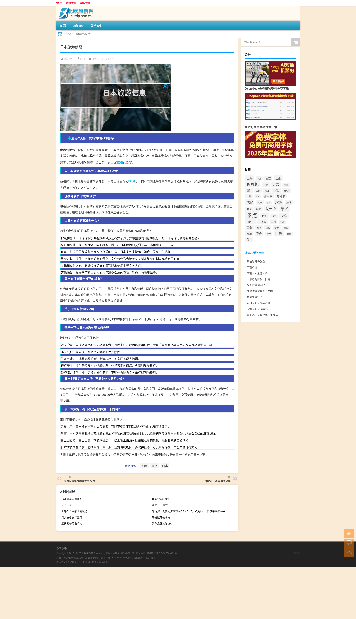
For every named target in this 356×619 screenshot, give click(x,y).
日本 (68, 138)
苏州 (273, 222)
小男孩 (296, 552)
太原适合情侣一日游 (258, 279)
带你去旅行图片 (256, 297)
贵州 (276, 227)
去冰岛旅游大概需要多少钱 (79, 481)
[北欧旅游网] (75, 7)
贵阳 (286, 227)
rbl (71, 59)
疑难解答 (151, 553)
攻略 (259, 202)
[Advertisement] (111, 593)
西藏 (268, 227)
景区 (285, 208)
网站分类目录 (112, 553)
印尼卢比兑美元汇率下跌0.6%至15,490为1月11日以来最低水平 (188, 511)
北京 (276, 184)
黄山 (249, 239)
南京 (286, 184)
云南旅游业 (253, 267)
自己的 (250, 222)
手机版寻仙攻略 (161, 517)
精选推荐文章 (127, 553)
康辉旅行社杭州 (161, 499)
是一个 (271, 208)
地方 (267, 190)
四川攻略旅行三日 (71, 517)
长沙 (268, 233)
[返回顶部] (348, 552)
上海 (250, 178)
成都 (250, 202)
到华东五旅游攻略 (162, 523)
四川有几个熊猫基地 (258, 303)
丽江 (268, 178)
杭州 (264, 216)
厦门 (249, 190)
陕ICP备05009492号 (166, 553)
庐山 (258, 196)
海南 (274, 216)
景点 (252, 215)
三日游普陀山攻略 (71, 523)
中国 (259, 178)
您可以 (281, 196)
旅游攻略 (71, 3)
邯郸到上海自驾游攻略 (218, 481)
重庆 (259, 233)
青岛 (289, 233)
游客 (284, 216)
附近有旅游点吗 (256, 285)
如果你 (287, 190)
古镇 (258, 190)
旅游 (69, 34)
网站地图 (140, 553)
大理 (276, 190)
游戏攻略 (85, 3)
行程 (282, 221)
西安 (249, 227)
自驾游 (263, 222)
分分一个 (66, 505)
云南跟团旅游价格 (257, 273)
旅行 (288, 202)
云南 (278, 178)
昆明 (258, 209)
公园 (265, 184)
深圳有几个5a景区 (257, 309)
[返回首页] (348, 533)
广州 (249, 196)
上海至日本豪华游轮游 (74, 511)
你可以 (253, 184)
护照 (131, 181)
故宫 (269, 202)
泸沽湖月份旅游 (256, 261)
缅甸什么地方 (160, 505)
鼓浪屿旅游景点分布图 (260, 291)
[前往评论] (348, 543)
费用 (249, 233)
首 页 (59, 3)
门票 (279, 233)
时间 (249, 209)
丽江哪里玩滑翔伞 (71, 499)
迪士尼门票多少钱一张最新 (262, 315)
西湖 (259, 227)
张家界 (268, 196)
